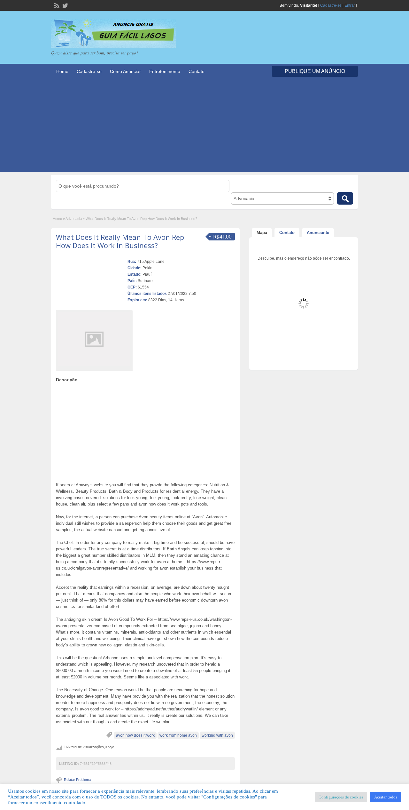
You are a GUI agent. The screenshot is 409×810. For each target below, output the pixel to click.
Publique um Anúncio (315, 71)
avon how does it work (135, 735)
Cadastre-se (331, 5)
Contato (196, 71)
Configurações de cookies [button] (341, 797)
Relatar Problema (77, 780)
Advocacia (74, 219)
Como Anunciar (125, 71)
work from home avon (178, 735)
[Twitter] (64, 5)
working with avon (217, 735)
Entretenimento (164, 71)
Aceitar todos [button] (385, 797)
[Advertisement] (204, 127)
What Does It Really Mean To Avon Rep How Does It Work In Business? (120, 241)
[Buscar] (345, 198)
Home (62, 71)
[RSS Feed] (56, 5)
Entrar (349, 5)
